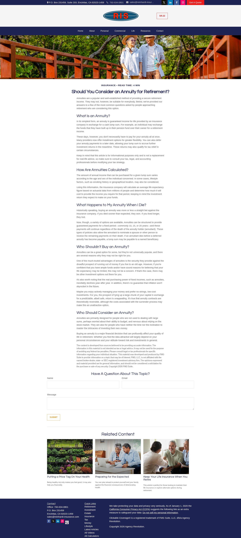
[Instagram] (182, 2)
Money (87, 523)
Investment (90, 510)
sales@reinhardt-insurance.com (142, 2)
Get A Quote (195, 2)
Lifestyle (88, 526)
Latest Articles (91, 529)
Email (124, 378)
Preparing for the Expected (112, 476)
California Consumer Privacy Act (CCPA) (129, 509)
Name (50, 378)
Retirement (90, 506)
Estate (87, 513)
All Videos (89, 532)
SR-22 (162, 16)
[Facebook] (176, 2)
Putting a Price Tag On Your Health (68, 476)
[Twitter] (164, 2)
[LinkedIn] (170, 2)
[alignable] (66, 522)
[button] (80, 31)
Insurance (89, 516)
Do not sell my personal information (160, 512)
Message (51, 394)
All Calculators (91, 536)
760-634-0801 (117, 2)
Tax (86, 519)
